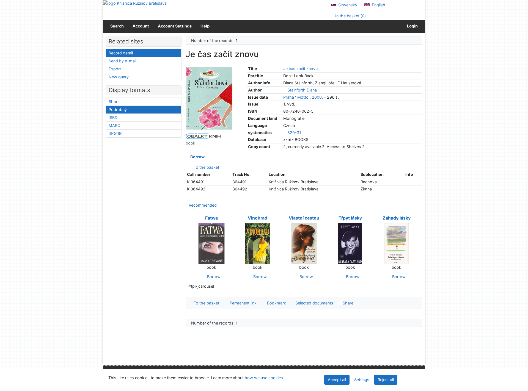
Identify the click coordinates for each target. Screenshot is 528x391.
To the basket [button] (205, 303)
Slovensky (347, 4)
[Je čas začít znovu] (209, 98)
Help (205, 26)
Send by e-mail (122, 61)
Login (411, 26)
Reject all (386, 379)
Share (347, 303)
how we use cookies (264, 377)
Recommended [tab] (203, 205)
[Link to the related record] (284, 90)
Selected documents (313, 303)
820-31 (294, 132)
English (378, 4)
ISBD (113, 117)
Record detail (121, 53)
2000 (317, 97)
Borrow (197, 156)
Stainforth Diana (302, 90)
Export (115, 68)
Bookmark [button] (275, 303)
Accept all (337, 379)
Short (114, 101)
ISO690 (116, 133)
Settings (361, 379)
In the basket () (350, 15)
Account (141, 26)
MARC (114, 125)
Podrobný (118, 109)
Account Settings (175, 26)
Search (117, 26)
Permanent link (242, 303)
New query (119, 76)
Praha (288, 97)
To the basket (205, 167)
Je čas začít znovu (300, 68)
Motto (303, 97)
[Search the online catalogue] (135, 3)
